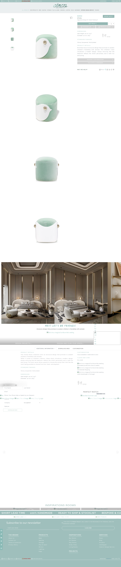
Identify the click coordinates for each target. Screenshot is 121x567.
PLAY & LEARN (55, 10)
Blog (100, 540)
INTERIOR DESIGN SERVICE (87, 10)
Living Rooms (73, 547)
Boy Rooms (72, 538)
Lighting (41, 549)
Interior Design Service (106, 547)
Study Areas (73, 544)
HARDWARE (77, 10)
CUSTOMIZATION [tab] (78, 348)
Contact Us (12, 540)
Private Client (21, 385)
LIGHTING (68, 10)
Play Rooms (73, 542)
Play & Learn (43, 544)
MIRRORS (62, 10)
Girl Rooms (72, 540)
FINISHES (97, 10)
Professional (9, 385)
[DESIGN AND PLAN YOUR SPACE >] (60, 332)
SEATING (44, 10)
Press (101, 538)
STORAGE (49, 10)
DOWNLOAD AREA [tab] (64, 348)
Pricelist (102, 542)
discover (101, 393)
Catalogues (103, 544)
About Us (11, 538)
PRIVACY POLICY (76, 521)
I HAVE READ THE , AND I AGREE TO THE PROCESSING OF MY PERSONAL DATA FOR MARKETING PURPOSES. (88, 522)
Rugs (40, 551)
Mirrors (41, 547)
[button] (4, 293)
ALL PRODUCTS (25, 10)
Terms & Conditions (15, 542)
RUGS (72, 10)
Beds (40, 538)
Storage (41, 542)
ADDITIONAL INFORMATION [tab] (45, 348)
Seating (41, 540)
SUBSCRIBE (88, 528)
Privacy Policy (13, 544)
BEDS (40, 10)
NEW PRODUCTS (34, 10)
